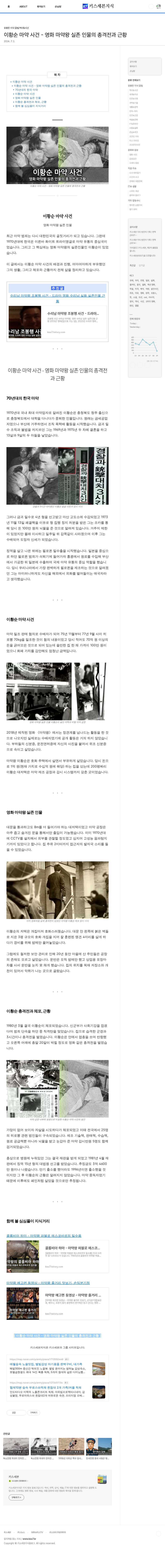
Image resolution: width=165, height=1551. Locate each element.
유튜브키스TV (37, 1532)
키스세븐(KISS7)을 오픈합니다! (142, 255)
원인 (131, 305)
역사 (137, 301)
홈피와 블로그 (135, 195)
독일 (131, 289)
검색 (151, 6)
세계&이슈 (133, 94)
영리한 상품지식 (135, 205)
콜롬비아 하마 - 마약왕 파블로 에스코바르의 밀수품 (43, 1236)
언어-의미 (133, 111)
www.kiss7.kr (29, 1539)
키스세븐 (14, 1476)
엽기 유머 (133, 209)
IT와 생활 (132, 186)
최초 (131, 293)
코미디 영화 (150, 301)
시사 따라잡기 (135, 173)
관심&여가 (133, 132)
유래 (131, 280)
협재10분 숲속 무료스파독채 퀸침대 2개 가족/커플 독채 (45, 1387)
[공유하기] (19, 1412)
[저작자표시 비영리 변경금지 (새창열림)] (44, 1412)
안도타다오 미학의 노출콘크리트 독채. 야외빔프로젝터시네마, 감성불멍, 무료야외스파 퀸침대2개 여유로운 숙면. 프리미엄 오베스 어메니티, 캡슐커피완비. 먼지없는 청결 (47, 1393)
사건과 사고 (134, 177)
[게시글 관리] (23, 1412)
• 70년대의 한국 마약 (25, 89)
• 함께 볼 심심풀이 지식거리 (29, 105)
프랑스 (153, 293)
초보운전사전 (134, 145)
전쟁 (142, 280)
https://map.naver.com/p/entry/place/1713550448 (36, 1359)
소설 (135, 297)
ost (145, 297)
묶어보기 (41, 6)
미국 (137, 289)
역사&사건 (133, 90)
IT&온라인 (133, 124)
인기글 (142, 265)
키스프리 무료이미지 (57, 1532)
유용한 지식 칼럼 (135, 85)
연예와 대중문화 (135, 181)
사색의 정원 (134, 163)
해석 (142, 289)
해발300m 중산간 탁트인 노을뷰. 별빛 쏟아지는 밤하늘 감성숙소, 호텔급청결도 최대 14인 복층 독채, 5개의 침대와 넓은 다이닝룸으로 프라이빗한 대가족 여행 (48, 1370)
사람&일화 (133, 128)
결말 (137, 305)
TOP (158, 1533)
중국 (138, 284)
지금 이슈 (132, 168)
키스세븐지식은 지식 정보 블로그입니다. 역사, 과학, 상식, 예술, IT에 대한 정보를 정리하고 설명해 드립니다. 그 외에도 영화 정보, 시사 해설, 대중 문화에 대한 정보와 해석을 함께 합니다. (53, 1489)
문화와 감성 (133, 150)
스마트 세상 (134, 191)
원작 (147, 293)
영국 (131, 301)
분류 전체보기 (134, 80)
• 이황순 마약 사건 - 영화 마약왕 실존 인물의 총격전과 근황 (47, 85)
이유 (137, 293)
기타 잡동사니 (134, 200)
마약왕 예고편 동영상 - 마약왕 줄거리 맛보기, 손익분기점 (48, 1283)
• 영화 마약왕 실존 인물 (27, 97)
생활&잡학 (133, 107)
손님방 (58, 6)
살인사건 (154, 289)
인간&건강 (133, 115)
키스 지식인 (134, 140)
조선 (140, 297)
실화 (153, 280)
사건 (142, 301)
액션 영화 (151, 284)
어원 (147, 289)
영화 (142, 293)
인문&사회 (133, 98)
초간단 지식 (134, 136)
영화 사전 (133, 154)
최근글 (133, 265)
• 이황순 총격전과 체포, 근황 (30, 101)
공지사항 (133, 62)
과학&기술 (133, 103)
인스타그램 (140, 365)
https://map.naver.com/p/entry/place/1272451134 (36, 1382)
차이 (137, 280)
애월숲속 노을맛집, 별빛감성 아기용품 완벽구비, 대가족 (46, 1364)
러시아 (151, 297)
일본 (147, 280)
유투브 (147, 365)
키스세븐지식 (101, 6)
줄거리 (132, 284)
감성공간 (132, 159)
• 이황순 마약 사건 (21, 81)
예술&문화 (133, 119)
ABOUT (23, 6)
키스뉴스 (21, 1532)
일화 (144, 284)
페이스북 (133, 365)
